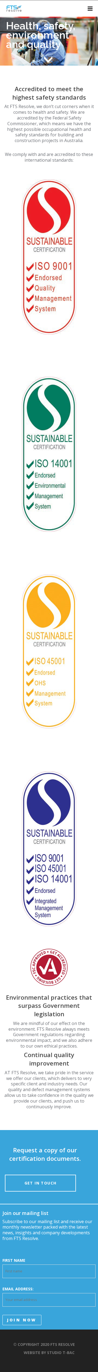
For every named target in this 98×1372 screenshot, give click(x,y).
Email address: (17, 1288)
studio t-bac (61, 1352)
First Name (13, 1260)
